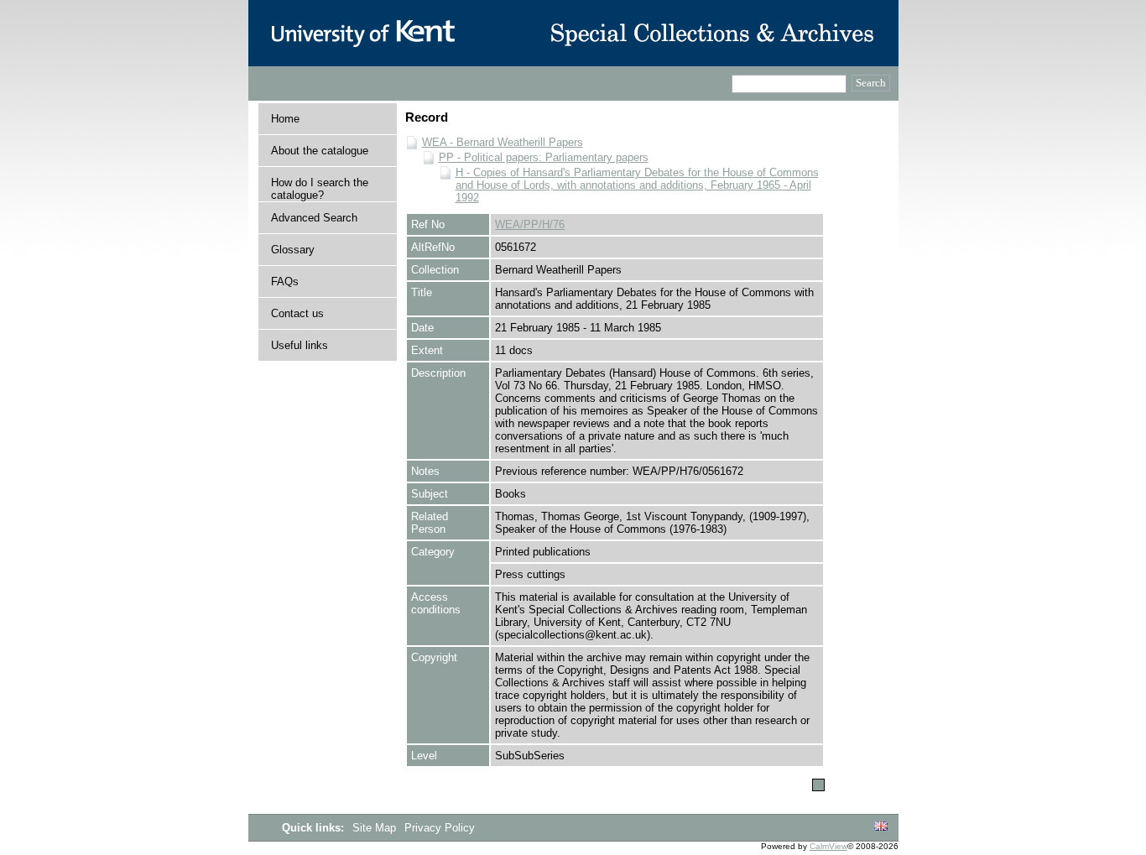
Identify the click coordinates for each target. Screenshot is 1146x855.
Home (285, 118)
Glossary (293, 249)
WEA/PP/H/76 (530, 224)
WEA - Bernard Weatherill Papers (502, 142)
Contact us (297, 313)
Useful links (299, 345)
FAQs (285, 281)
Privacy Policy (439, 827)
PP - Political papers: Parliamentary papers (544, 157)
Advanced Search (314, 217)
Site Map (375, 827)
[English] (881, 827)
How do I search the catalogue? (319, 188)
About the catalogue (319, 150)
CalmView (828, 846)
